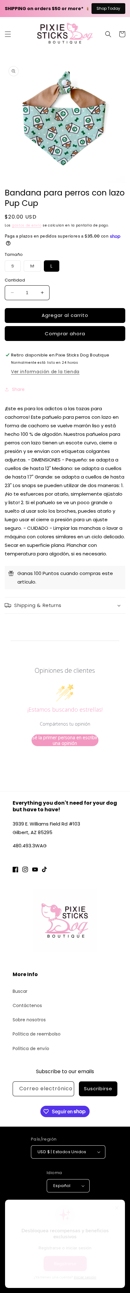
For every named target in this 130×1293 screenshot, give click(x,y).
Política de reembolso (37, 1034)
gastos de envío (27, 225)
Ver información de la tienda (45, 371)
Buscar (20, 991)
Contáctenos (27, 1005)
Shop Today (108, 8)
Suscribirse (98, 1088)
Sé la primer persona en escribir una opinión (65, 740)
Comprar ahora (65, 333)
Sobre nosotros (29, 1020)
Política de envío (31, 1048)
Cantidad (15, 280)
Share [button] (18, 389)
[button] (8, 34)
